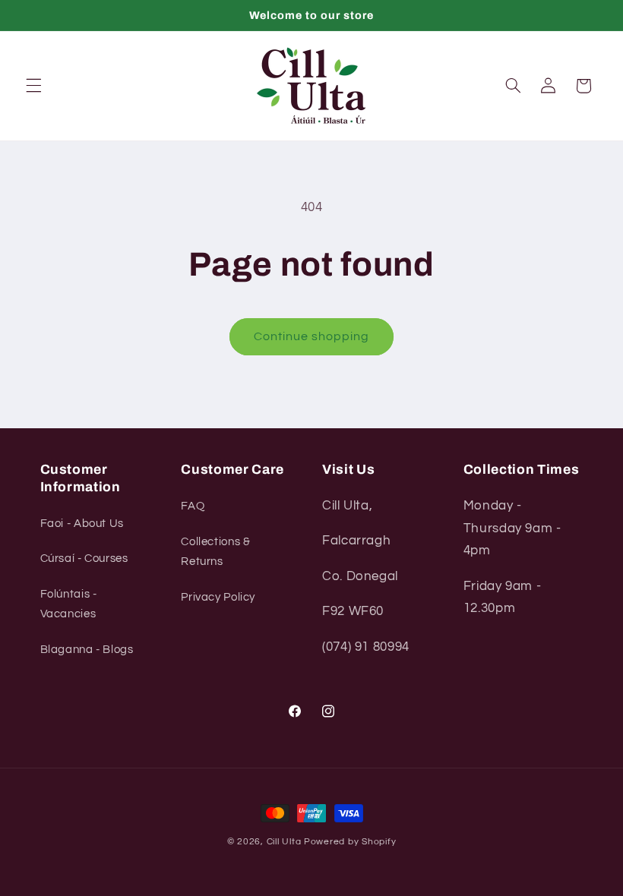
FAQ (192, 506)
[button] (33, 85)
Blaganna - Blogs (87, 649)
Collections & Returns (215, 551)
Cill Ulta (284, 842)
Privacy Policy (218, 597)
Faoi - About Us (82, 523)
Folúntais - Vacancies (68, 604)
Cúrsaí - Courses (84, 558)
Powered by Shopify (350, 842)
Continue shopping (312, 336)
